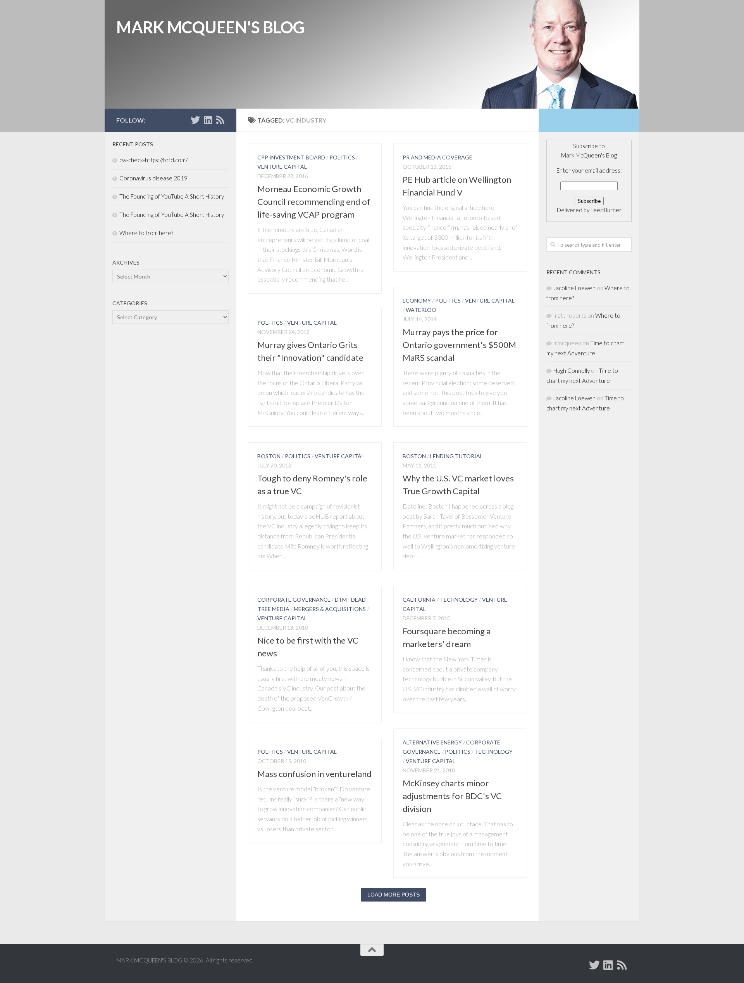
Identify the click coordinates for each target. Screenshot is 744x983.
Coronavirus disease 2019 (153, 178)
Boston (269, 456)
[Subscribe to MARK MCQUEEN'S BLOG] (220, 120)
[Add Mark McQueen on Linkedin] (207, 120)
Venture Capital (282, 166)
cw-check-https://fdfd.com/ (153, 159)
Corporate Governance (294, 599)
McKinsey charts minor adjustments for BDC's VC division (452, 796)
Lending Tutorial (456, 456)
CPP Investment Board (291, 157)
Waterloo (421, 309)
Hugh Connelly (571, 370)
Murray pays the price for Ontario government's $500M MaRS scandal (459, 345)
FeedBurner (606, 209)
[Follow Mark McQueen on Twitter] (195, 120)
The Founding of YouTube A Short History (171, 196)
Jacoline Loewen (574, 287)
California (419, 599)
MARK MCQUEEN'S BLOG (210, 27)
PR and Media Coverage (437, 157)
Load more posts (393, 894)
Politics (342, 157)
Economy (417, 300)
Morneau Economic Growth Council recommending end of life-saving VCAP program (313, 201)
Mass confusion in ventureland (314, 773)
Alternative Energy (432, 742)
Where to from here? (146, 232)
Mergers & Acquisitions (330, 609)
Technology (459, 599)
